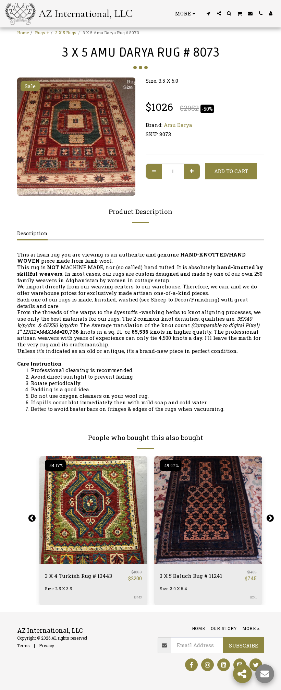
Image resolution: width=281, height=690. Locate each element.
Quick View (93, 561)
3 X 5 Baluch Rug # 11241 (191, 575)
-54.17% (55, 465)
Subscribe (243, 645)
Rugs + (42, 32)
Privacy (46, 645)
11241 (253, 597)
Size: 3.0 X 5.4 (173, 588)
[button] (208, 13)
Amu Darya (178, 124)
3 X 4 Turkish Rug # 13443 (78, 575)
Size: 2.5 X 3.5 (58, 588)
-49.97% (170, 465)
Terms (23, 645)
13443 (138, 597)
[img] (93, 510)
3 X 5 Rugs (65, 32)
